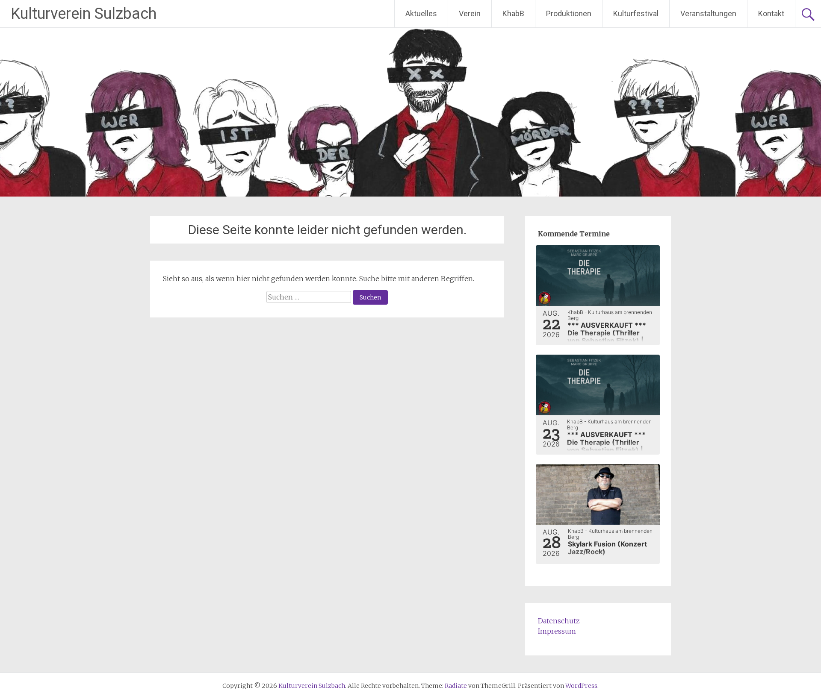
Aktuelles (421, 13)
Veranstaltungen (708, 13)
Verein (470, 13)
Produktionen (568, 13)
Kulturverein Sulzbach (84, 14)
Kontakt (771, 13)
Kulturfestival (636, 13)
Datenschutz (559, 621)
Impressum (557, 631)
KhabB (513, 13)
